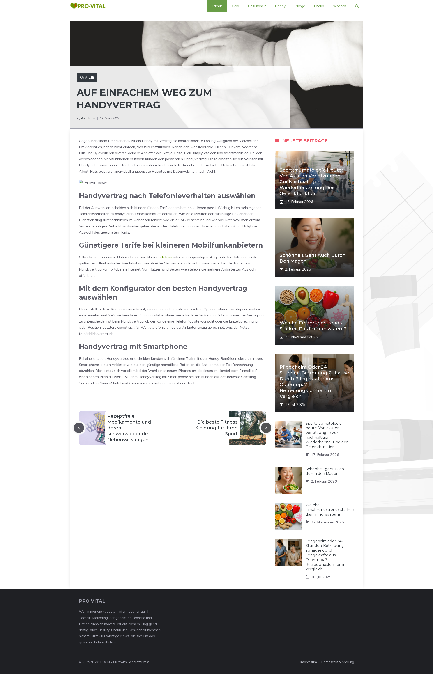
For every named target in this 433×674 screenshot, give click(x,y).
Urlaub (319, 6)
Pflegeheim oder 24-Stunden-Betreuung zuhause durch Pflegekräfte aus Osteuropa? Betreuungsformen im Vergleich (326, 555)
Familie (217, 6)
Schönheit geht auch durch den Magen (325, 471)
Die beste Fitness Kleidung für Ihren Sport (216, 427)
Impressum (308, 662)
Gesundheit (257, 6)
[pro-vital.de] (88, 6)
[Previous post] (79, 428)
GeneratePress (139, 662)
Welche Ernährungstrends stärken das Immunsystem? (330, 510)
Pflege (300, 6)
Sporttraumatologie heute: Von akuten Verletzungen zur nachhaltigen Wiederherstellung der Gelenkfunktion (311, 181)
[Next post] (266, 428)
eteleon (166, 257)
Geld (235, 6)
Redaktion (88, 118)
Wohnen (339, 6)
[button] (357, 6)
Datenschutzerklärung (337, 662)
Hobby (280, 6)
